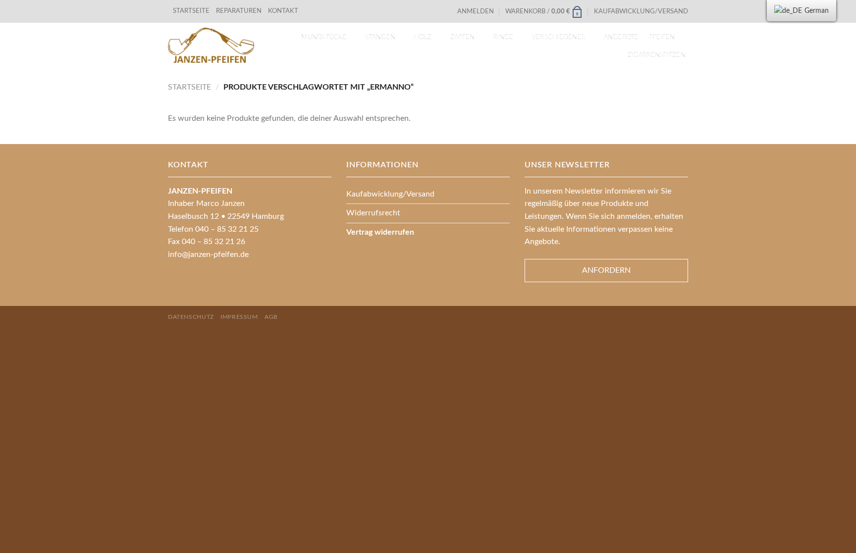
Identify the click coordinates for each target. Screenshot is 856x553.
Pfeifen (662, 37)
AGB (271, 317)
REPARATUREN (239, 10)
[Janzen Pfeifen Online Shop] (211, 45)
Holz (423, 37)
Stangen (380, 37)
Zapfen (462, 37)
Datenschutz (191, 317)
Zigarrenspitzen (657, 55)
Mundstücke (324, 37)
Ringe (503, 37)
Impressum (239, 317)
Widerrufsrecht (373, 213)
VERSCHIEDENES (558, 37)
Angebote (621, 37)
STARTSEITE (191, 10)
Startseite (189, 87)
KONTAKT (283, 10)
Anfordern (606, 270)
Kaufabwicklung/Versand (641, 11)
